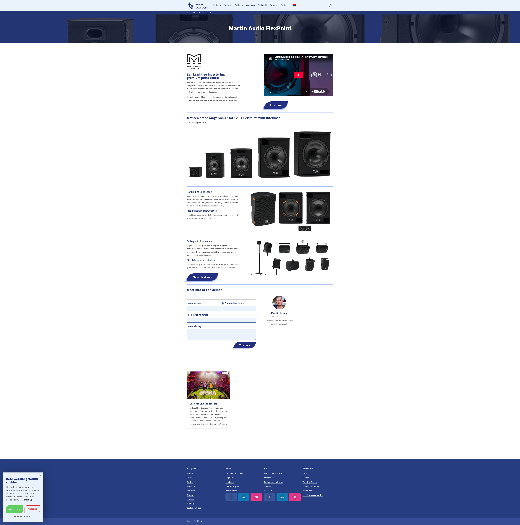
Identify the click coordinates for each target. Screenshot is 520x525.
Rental (216, 5)
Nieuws (267, 486)
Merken (267, 477)
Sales (226, 5)
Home (189, 13)
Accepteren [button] (14, 509)
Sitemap (190, 503)
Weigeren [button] (32, 509)
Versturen (244, 345)
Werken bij (262, 5)
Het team (191, 490)
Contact (284, 5)
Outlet (238, 5)
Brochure (276, 105)
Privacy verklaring (311, 486)
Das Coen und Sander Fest (203, 404)
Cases (305, 473)
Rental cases (231, 490)
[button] (23, 516)
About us (191, 486)
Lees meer (25, 499)
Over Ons (250, 5)
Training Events (310, 482)
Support (274, 5)
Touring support (232, 486)
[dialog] (23, 497)
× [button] (40, 475)
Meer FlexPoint (202, 276)
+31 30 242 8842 (237, 473)
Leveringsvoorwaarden (313, 495)
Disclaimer (307, 490)
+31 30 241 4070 (275, 473)
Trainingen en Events (273, 482)
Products (229, 482)
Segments (229, 477)
